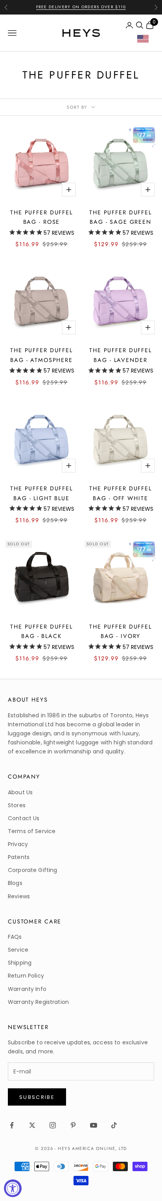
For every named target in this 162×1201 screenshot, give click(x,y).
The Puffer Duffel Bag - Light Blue (41, 493)
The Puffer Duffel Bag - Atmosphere (41, 355)
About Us (20, 792)
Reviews (19, 896)
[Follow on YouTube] (94, 1125)
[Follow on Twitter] (32, 1125)
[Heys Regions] (145, 40)
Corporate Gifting (32, 870)
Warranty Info (27, 989)
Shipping (19, 963)
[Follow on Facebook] (12, 1125)
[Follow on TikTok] (114, 1125)
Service (18, 950)
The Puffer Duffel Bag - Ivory (120, 631)
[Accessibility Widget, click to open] (13, 1188)
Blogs (15, 883)
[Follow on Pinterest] (73, 1125)
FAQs (15, 937)
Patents (18, 857)
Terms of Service (31, 831)
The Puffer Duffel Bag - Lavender (120, 355)
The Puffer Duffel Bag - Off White (120, 493)
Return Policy (26, 976)
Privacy (18, 844)
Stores (17, 805)
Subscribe (37, 1097)
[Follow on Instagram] (53, 1125)
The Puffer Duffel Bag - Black (41, 631)
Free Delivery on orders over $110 (81, 7)
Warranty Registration (38, 1002)
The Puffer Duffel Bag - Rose (41, 217)
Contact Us (23, 818)
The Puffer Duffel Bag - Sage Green (120, 217)
